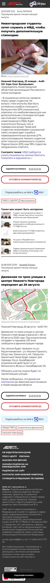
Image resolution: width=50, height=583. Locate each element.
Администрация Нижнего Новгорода (20, 321)
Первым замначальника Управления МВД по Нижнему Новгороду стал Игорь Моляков (29, 251)
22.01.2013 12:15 (8, 11)
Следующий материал (23, 575)
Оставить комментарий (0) (25, 179)
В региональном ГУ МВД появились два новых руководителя (29, 232)
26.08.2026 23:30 (9, 265)
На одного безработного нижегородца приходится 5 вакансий (29, 241)
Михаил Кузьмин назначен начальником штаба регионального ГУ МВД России (28, 224)
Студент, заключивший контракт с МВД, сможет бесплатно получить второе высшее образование (28, 215)
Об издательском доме (16, 452)
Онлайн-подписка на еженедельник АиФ (15, 465)
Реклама (24, 456)
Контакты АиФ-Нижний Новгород (22, 474)
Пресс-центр (9, 456)
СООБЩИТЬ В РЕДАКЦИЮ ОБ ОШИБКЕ (23, 478)
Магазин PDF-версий (14, 460)
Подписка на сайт (13, 470)
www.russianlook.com (18, 76)
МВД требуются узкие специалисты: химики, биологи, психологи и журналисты (23, 155)
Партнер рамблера (26, 569)
